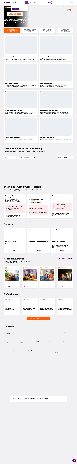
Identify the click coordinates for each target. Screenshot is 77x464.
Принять (59, 399)
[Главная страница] (7, 2)
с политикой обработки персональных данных (34, 399)
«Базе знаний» (67, 215)
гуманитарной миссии (35, 200)
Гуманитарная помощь (66, 157)
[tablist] (38, 30)
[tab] (12, 30)
